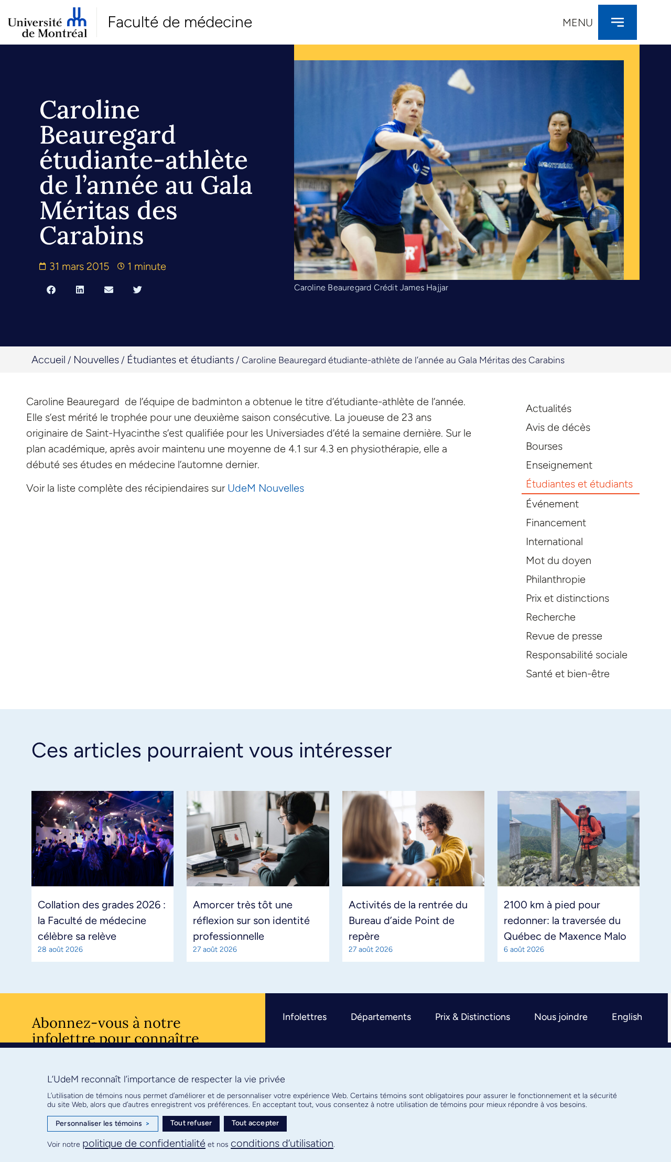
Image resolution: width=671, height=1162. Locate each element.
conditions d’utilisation (282, 1143)
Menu (577, 22)
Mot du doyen (558, 560)
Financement (556, 522)
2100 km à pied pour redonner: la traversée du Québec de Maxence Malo (565, 920)
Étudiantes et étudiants (180, 359)
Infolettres (305, 1017)
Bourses (544, 446)
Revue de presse (564, 635)
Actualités (548, 408)
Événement (552, 503)
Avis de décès (558, 427)
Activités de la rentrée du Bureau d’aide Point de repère (408, 920)
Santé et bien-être (568, 673)
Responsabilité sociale (576, 654)
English (627, 1017)
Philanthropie (556, 579)
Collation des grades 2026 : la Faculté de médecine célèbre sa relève (102, 920)
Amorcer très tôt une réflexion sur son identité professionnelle (251, 920)
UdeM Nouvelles (266, 488)
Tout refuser (191, 1122)
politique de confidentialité (143, 1143)
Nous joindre (561, 1017)
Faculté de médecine (179, 21)
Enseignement (559, 465)
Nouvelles (96, 359)
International (554, 541)
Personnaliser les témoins (103, 1123)
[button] (51, 289)
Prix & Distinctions (472, 1017)
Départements (381, 1017)
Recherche (551, 617)
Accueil (48, 359)
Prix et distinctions (567, 598)
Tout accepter (255, 1122)
